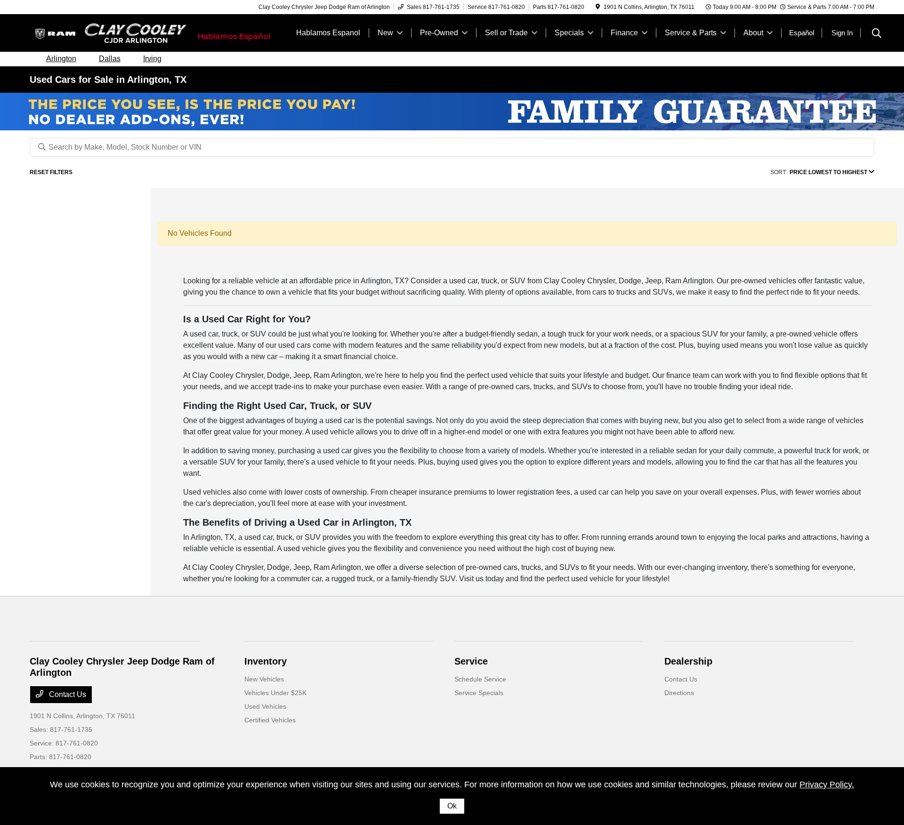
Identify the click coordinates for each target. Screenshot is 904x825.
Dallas (110, 59)
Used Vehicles (265, 706)
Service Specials (478, 693)
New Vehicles (264, 679)
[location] (598, 7)
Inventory (265, 661)
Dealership (688, 661)
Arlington (61, 59)
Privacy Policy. (826, 784)
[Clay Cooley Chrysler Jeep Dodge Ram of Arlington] (111, 32)
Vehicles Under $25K (275, 693)
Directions (679, 693)
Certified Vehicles (270, 720)
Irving (152, 59)
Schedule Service (480, 679)
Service (471, 661)
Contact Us (66, 694)
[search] (876, 34)
